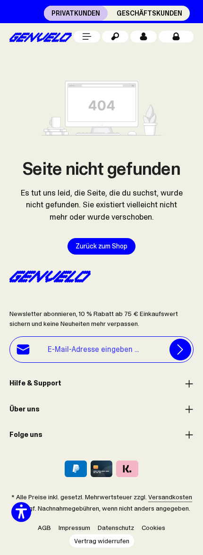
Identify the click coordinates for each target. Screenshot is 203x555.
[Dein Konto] (143, 37)
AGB (44, 527)
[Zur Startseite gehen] (40, 37)
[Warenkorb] (176, 37)
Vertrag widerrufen (101, 541)
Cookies (153, 527)
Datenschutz (116, 527)
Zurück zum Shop (101, 246)
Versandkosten (170, 497)
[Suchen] (115, 37)
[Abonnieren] (180, 349)
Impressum (74, 527)
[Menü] (87, 37)
